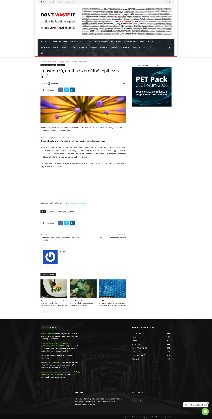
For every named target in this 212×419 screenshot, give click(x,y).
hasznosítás (62, 211)
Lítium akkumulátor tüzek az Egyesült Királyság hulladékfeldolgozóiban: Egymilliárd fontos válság (83, 303)
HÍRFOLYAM (52, 62)
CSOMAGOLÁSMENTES (106, 297)
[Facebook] (164, 1)
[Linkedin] (167, 1)
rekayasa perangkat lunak (50, 362)
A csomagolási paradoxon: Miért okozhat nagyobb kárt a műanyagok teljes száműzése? (59, 348)
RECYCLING (60, 65)
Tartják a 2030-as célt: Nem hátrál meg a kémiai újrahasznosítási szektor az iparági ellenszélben (59, 336)
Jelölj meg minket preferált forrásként (58, 137)
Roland (55, 83)
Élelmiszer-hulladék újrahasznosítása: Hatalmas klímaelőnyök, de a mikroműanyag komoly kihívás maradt (53, 303)
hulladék (71, 211)
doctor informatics (47, 333)
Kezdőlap (43, 62)
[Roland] (49, 83)
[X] (170, 1)
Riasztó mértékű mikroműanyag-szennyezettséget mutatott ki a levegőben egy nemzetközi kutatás (59, 365)
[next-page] (45, 311)
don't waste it (51, 211)
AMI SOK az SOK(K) (76, 297)
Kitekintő (52, 65)
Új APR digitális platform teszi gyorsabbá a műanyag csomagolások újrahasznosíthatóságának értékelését (112, 303)
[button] (169, 47)
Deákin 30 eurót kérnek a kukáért (112, 238)
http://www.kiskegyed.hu (78, 203)
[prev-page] (42, 311)
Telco (42, 355)
